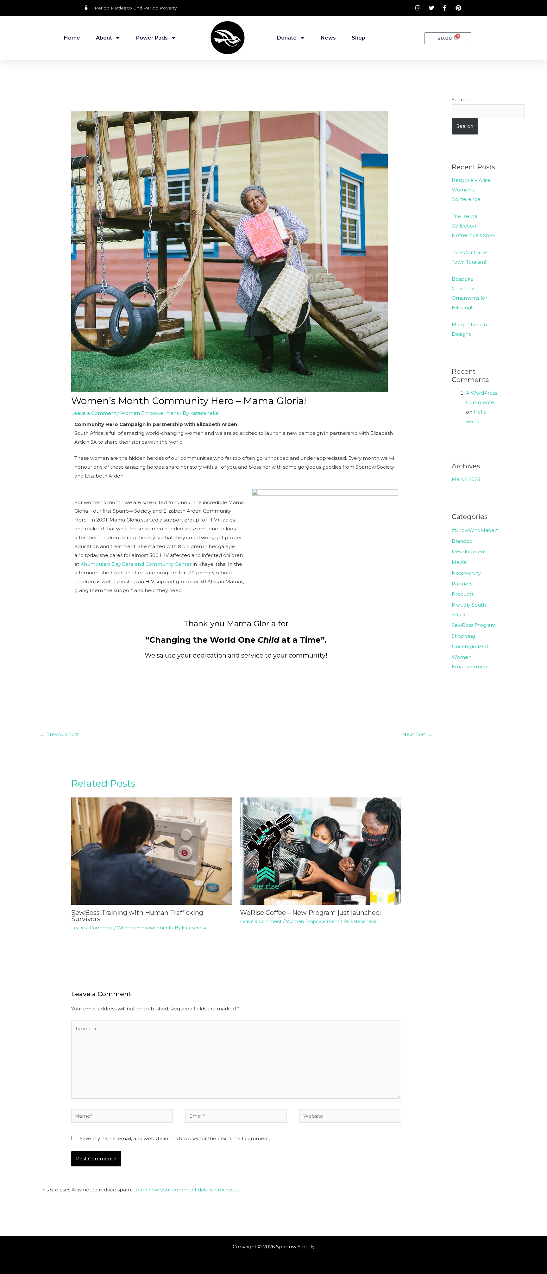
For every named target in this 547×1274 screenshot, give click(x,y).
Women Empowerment (149, 413)
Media (459, 562)
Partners (462, 584)
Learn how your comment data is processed (186, 1190)
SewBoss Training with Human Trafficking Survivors (137, 916)
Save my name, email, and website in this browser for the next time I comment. (175, 1138)
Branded (462, 541)
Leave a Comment (93, 413)
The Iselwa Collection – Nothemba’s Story (473, 225)
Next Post (417, 734)
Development (469, 551)
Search (460, 100)
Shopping (463, 636)
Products (463, 594)
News (328, 38)
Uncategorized (470, 646)
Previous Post (59, 734)
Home (72, 38)
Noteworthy (466, 573)
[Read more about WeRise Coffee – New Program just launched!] (320, 850)
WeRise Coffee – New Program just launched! (311, 912)
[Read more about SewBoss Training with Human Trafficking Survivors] (151, 850)
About (104, 38)
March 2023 (466, 479)
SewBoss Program (474, 625)
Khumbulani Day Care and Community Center (136, 564)
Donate (287, 38)
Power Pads (152, 38)
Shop (358, 38)
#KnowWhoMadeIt (475, 530)
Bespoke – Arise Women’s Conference (471, 189)
